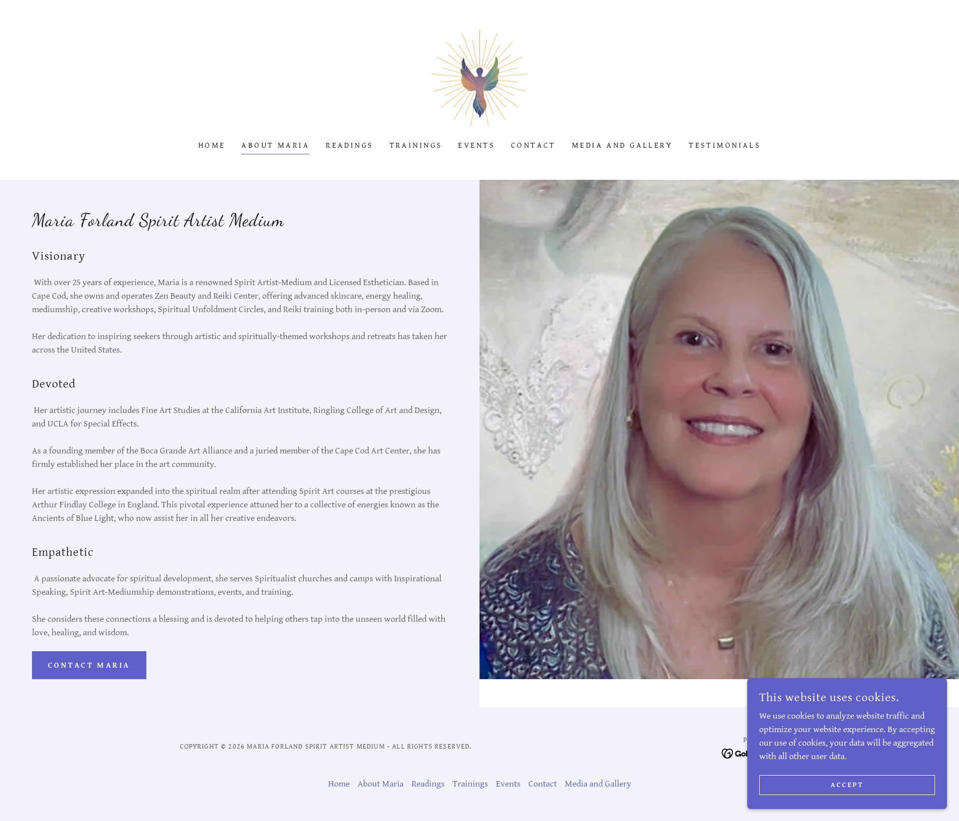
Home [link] (212, 145)
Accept (847, 785)
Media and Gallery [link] (622, 145)
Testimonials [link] (725, 145)
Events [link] (476, 145)
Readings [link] (349, 145)
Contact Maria (89, 665)
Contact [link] (533, 145)
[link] (479, 77)
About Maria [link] (275, 145)
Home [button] (339, 784)
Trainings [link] (416, 145)
